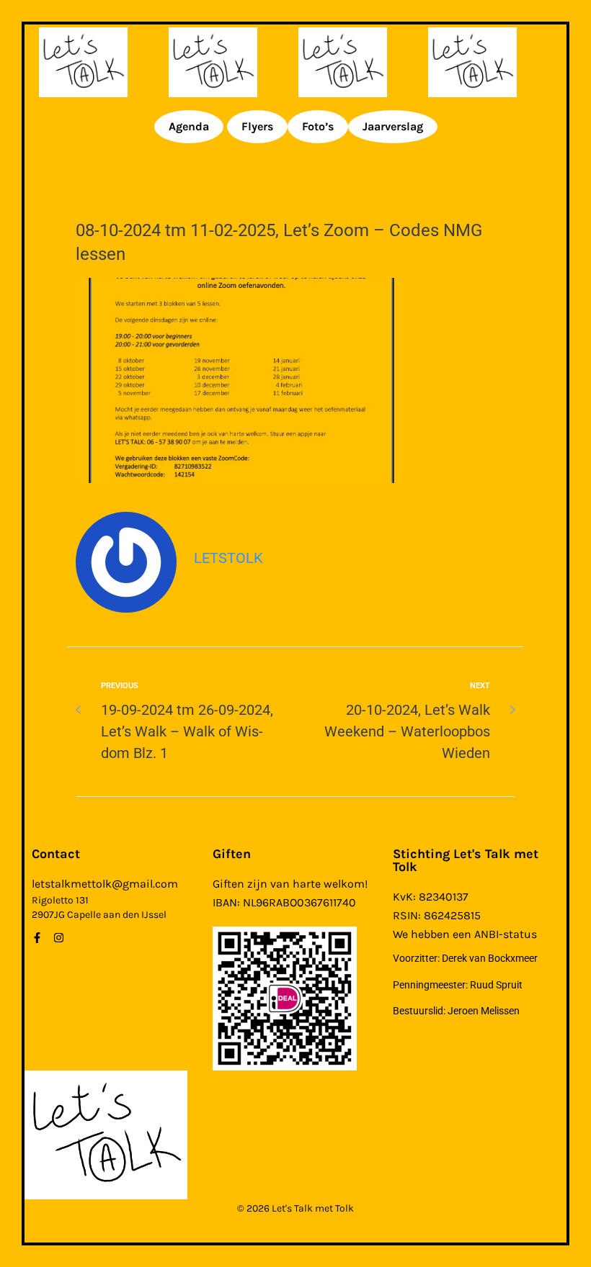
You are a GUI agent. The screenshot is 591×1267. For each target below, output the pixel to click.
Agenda (189, 126)
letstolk (228, 558)
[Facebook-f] (37, 937)
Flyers (257, 126)
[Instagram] (58, 937)
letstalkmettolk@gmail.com (105, 883)
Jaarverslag (393, 126)
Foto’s (318, 126)
